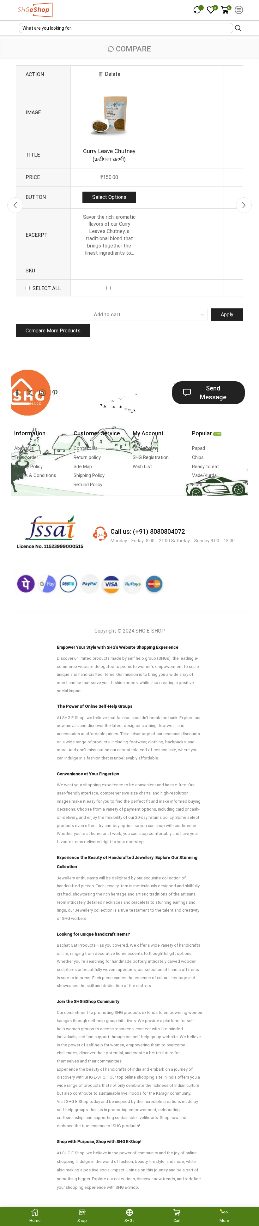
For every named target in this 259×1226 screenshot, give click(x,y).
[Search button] (238, 28)
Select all (47, 288)
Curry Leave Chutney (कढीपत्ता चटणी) (109, 155)
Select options (109, 197)
